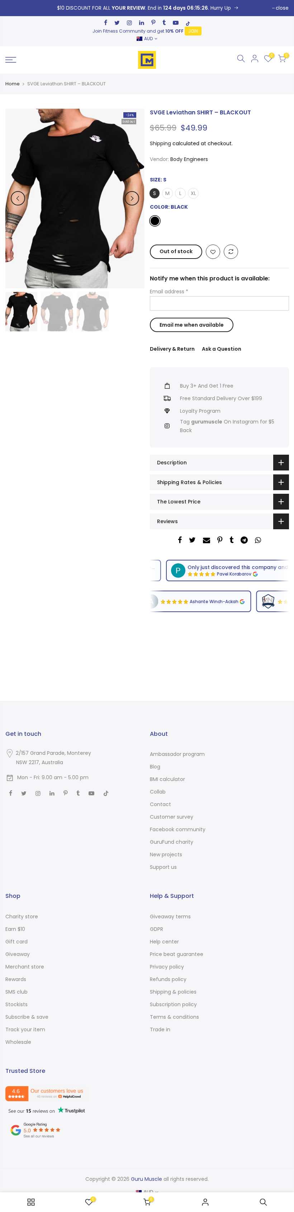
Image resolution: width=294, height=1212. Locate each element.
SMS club (16, 991)
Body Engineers (189, 159)
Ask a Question (221, 348)
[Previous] (18, 198)
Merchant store (24, 966)
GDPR (156, 929)
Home (12, 84)
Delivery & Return (172, 348)
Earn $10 (15, 929)
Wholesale (18, 1042)
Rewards (15, 979)
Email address (169, 291)
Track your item (25, 1029)
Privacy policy (167, 966)
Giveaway (17, 954)
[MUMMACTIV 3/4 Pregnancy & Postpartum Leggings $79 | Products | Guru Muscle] (31, 1202)
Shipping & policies (173, 991)
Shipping (160, 143)
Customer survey (171, 816)
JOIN (193, 31)
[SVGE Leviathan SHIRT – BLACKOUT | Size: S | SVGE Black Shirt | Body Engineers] (147, 8)
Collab (158, 791)
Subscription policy (173, 1004)
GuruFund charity (171, 842)
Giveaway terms (170, 916)
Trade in (160, 1029)
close (282, 8)
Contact (160, 804)
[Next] (132, 198)
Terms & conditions (174, 1017)
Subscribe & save (26, 1017)
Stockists (16, 1004)
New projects (166, 854)
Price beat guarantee (176, 954)
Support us (163, 867)
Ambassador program (177, 754)
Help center (164, 941)
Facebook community (177, 829)
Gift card (16, 941)
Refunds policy (168, 979)
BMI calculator (167, 779)
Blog (155, 766)
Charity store (21, 916)
